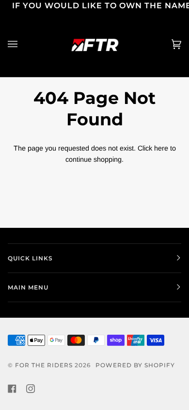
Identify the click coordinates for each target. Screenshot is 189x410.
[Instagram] (30, 388)
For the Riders (44, 365)
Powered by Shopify (135, 365)
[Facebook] (12, 388)
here (161, 148)
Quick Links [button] (30, 258)
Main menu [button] (28, 287)
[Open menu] (22, 44)
